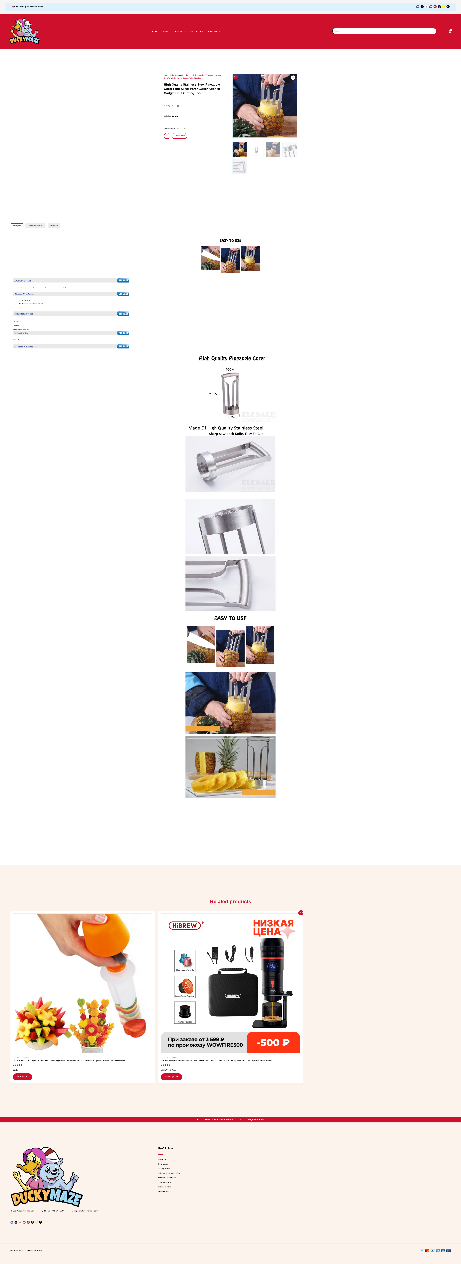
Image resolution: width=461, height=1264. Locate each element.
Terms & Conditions (167, 1177)
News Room (213, 31)
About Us (162, 1159)
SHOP (165, 31)
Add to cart (179, 135)
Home (155, 31)
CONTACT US (196, 31)
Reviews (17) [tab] (54, 225)
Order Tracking (164, 1187)
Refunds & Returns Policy (169, 1173)
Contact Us (163, 1164)
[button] (171, 106)
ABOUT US (180, 31)
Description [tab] (17, 225)
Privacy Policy (164, 1168)
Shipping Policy (164, 1182)
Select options (171, 1076)
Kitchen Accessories (177, 75)
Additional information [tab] (35, 225)
